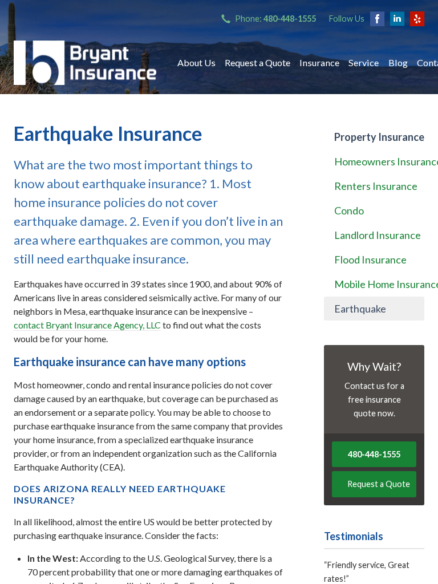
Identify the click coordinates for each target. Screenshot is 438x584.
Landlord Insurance (377, 235)
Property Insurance (379, 137)
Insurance (319, 62)
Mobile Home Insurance (379, 284)
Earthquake (360, 308)
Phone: (275, 18)
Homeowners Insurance (379, 161)
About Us (196, 62)
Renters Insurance (375, 186)
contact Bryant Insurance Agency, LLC (87, 324)
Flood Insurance (370, 259)
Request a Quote (257, 62)
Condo (349, 210)
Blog (398, 62)
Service (363, 62)
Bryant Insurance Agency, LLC (85, 62)
